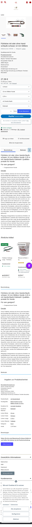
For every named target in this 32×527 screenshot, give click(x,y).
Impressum (6, 504)
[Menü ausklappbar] (1, 2)
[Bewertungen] (21, 263)
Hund (12, 423)
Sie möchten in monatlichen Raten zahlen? (16, 121)
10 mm (12, 413)
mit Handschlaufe (15, 399)
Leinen (24, 48)
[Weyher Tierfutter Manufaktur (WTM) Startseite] (16, 2)
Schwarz (13, 415)
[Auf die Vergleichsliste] (18, 21)
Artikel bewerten (7, 444)
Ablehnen (16, 519)
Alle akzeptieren (16, 509)
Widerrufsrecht (5, 469)
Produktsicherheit (6, 263)
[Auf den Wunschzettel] (22, 21)
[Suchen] (5, 2)
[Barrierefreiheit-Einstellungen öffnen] (29, 265)
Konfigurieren (16, 514)
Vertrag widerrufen (8, 473)
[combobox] (16, 87)
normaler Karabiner (16, 406)
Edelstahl (13, 408)
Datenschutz (14, 504)
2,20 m (12, 418)
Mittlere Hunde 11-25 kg (17, 403)
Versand (14, 83)
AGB (2, 464)
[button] (27, 2)
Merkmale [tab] (23, 150)
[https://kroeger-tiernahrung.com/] (16, 8)
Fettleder (13, 421)
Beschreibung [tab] (8, 150)
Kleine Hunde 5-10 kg (16, 401)
